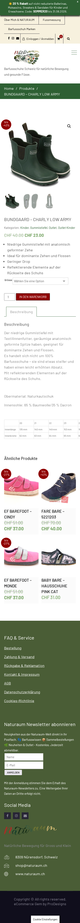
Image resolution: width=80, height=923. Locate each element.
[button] (69, 126)
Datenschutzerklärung (22, 692)
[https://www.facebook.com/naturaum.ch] (7, 815)
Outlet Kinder (66, 227)
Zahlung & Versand (19, 656)
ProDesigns (56, 904)
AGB (7, 683)
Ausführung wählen (21, 489)
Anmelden (13, 772)
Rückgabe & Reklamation (24, 665)
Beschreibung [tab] (21, 311)
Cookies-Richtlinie (19, 700)
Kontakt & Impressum (22, 674)
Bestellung (13, 648)
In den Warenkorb (33, 297)
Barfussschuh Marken (21, 29)
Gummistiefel (38, 227)
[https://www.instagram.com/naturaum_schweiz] (16, 815)
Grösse (8, 280)
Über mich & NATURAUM (19, 19)
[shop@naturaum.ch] (25, 815)
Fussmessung (52, 19)
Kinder (24, 227)
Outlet (53, 227)
